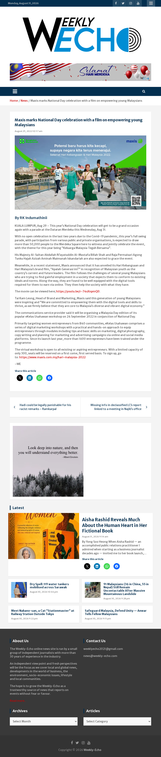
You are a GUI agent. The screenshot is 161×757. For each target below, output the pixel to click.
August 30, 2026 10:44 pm (44, 591)
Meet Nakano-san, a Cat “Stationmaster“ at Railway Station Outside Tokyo (42, 612)
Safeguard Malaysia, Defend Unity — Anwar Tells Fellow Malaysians (116, 612)
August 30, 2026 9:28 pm (116, 598)
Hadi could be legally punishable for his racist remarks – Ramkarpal (45, 407)
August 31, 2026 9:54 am (95, 536)
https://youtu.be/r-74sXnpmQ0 (78, 291)
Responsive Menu (151, 3)
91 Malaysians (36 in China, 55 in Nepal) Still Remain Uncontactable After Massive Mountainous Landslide (126, 589)
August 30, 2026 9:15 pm (98, 618)
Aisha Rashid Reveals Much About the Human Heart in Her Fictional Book (114, 525)
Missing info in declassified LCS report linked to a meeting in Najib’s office (116, 407)
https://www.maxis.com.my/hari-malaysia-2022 (52, 357)
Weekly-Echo (92, 750)
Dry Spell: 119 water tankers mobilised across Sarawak (49, 585)
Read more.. (18, 701)
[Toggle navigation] (15, 91)
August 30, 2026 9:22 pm (24, 618)
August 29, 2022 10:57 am (28, 131)
